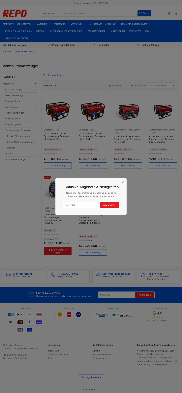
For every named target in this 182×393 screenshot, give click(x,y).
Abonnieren (109, 205)
